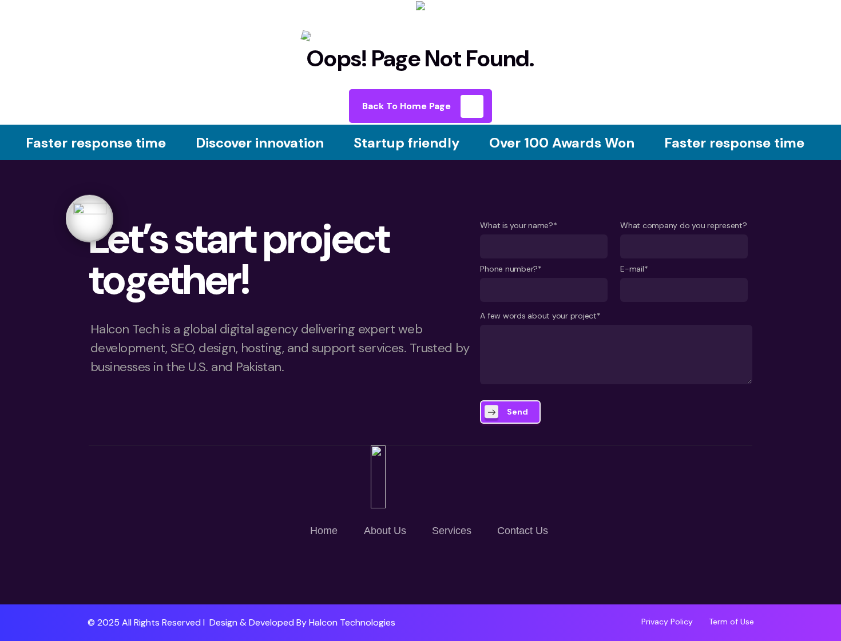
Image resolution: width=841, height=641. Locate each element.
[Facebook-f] (420, 571)
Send (517, 412)
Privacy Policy (667, 621)
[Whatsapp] (386, 571)
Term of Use (731, 621)
